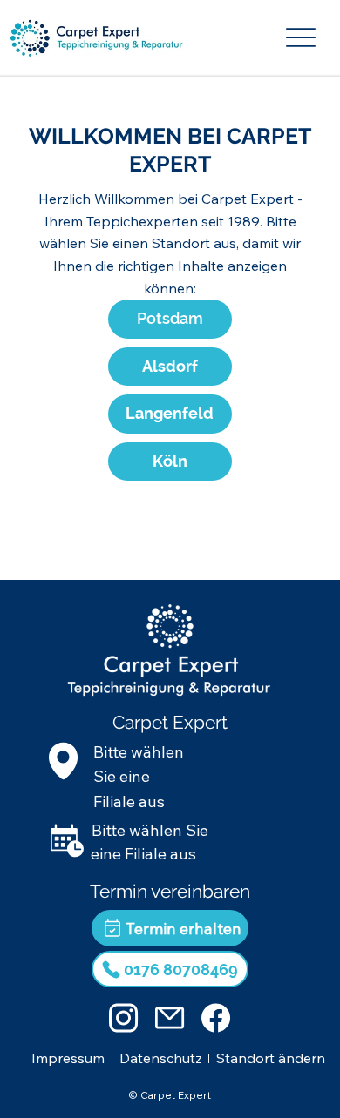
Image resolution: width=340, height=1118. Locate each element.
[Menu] (302, 37)
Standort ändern (270, 1058)
